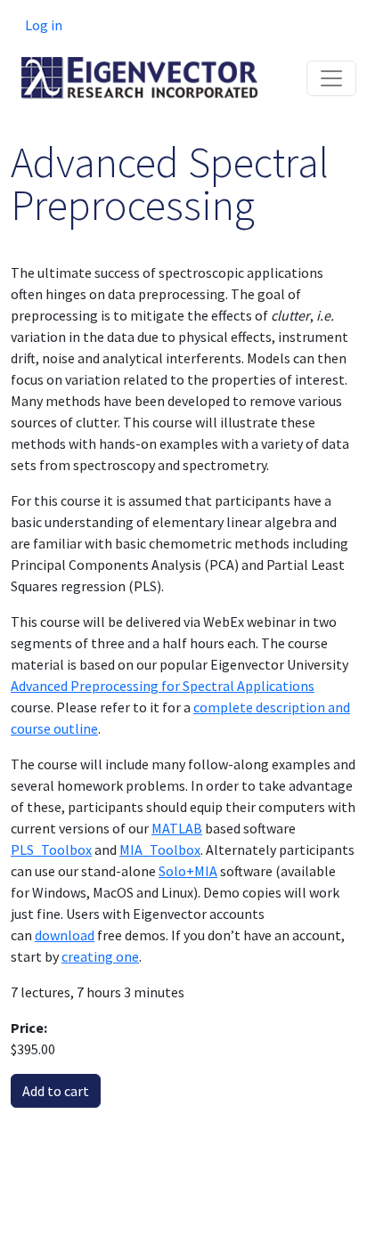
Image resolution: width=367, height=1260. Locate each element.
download (64, 935)
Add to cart (55, 1091)
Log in (43, 25)
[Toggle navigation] (331, 78)
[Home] (140, 69)
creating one (100, 956)
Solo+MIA (188, 871)
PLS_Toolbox (51, 849)
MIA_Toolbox (159, 849)
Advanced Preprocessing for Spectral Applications (162, 686)
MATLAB (176, 828)
